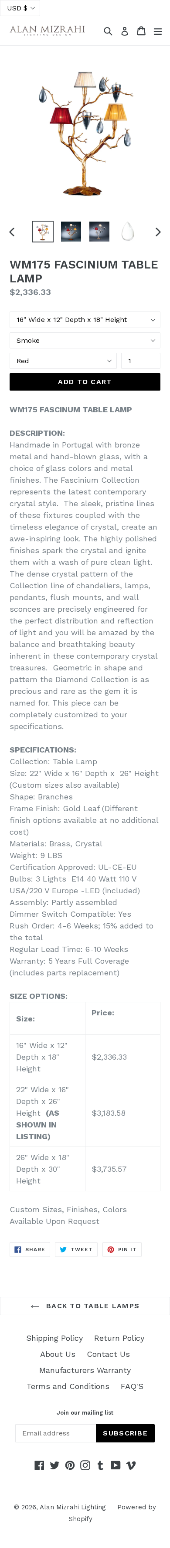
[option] (42, 232)
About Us (57, 1354)
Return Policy (119, 1337)
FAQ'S (132, 1386)
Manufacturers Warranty (85, 1370)
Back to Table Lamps (92, 1306)
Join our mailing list (85, 1412)
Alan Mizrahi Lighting (73, 1507)
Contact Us (108, 1354)
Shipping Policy (54, 1337)
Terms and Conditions (68, 1386)
